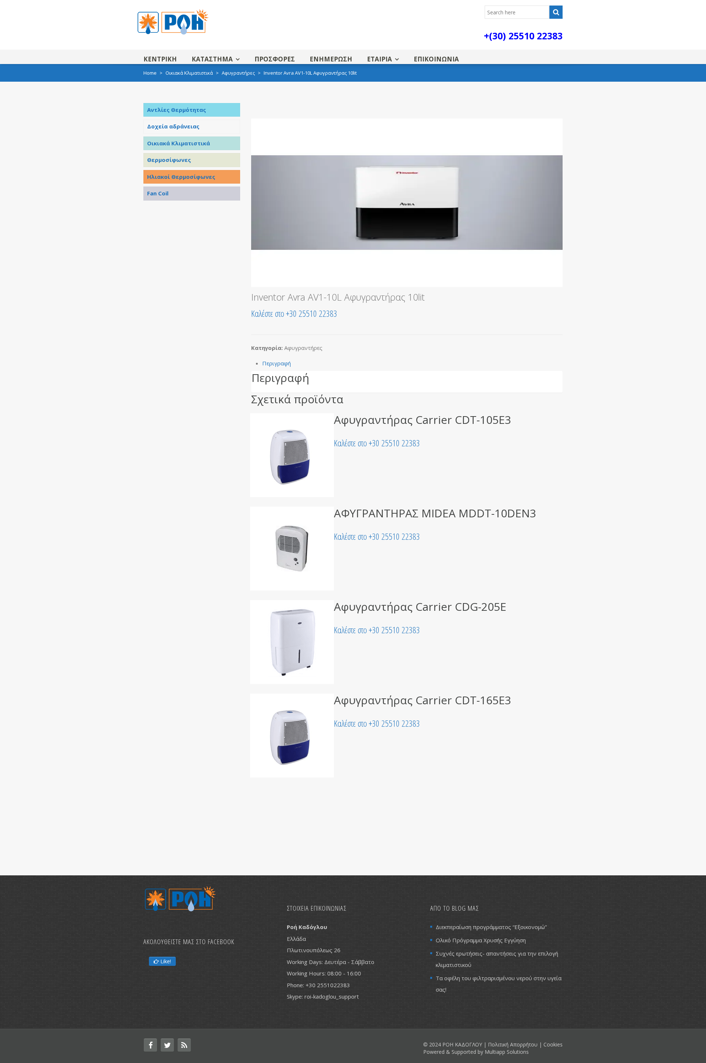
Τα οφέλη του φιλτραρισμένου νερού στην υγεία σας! (498, 983)
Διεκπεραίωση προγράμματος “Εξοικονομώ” (491, 927)
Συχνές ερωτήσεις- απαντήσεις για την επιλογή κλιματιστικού (497, 959)
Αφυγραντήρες (238, 73)
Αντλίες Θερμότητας (176, 109)
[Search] (556, 12)
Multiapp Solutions (507, 1051)
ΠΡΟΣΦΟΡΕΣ (274, 59)
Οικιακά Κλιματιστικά (189, 73)
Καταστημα (212, 59)
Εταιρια (379, 59)
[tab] (412, 363)
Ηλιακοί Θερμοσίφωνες (181, 176)
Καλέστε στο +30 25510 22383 (294, 313)
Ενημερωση (331, 59)
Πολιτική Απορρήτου (513, 1044)
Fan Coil (157, 193)
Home (150, 73)
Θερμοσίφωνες (169, 159)
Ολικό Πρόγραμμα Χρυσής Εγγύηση (481, 940)
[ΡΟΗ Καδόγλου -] (173, 21)
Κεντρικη (160, 59)
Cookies (553, 1044)
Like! (165, 961)
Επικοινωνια (436, 59)
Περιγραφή (276, 363)
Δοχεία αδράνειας (173, 126)
